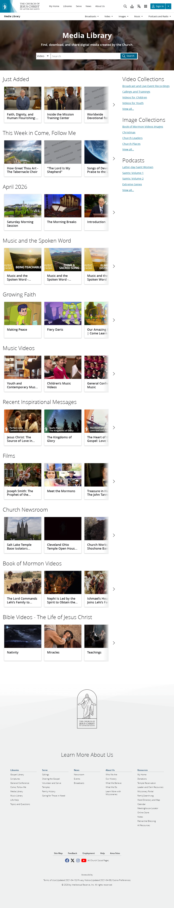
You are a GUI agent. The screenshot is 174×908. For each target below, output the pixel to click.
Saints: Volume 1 (133, 173)
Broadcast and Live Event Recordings (146, 86)
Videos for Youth (133, 103)
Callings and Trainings (136, 92)
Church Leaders (132, 138)
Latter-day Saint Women (137, 167)
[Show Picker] (48, 56)
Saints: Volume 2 (133, 178)
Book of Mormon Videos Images (142, 126)
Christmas (128, 132)
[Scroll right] (113, 104)
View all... (128, 109)
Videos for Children (134, 97)
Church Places (131, 144)
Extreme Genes (132, 184)
